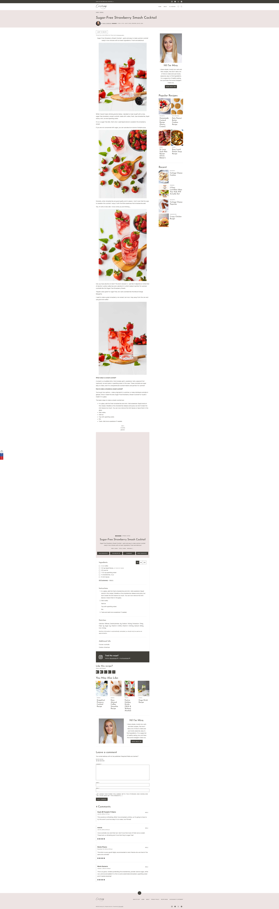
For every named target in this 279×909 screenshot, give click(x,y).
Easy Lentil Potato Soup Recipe (177, 152)
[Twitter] (178, 1)
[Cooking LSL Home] (101, 6)
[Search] (181, 6)
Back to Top (136, 899)
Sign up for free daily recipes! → (105, 1)
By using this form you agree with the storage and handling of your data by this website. (122, 794)
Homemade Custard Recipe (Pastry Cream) (164, 122)
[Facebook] (175, 1)
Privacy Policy (155, 899)
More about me (136, 741)
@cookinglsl (113, 658)
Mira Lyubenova (107, 23)
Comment (129, 553)
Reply (146, 812)
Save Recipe (102, 553)
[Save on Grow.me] (1, 461)
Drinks (101, 12)
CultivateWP (120, 906)
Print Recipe (141, 553)
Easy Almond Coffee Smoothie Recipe (114, 704)
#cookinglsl (125, 658)
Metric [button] (111, 580)
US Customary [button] (103, 580)
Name (98, 782)
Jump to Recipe (102, 32)
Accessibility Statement (176, 899)
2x (141, 562)
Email (98, 788)
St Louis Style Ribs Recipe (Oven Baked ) (163, 154)
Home (159, 6)
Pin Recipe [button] (115, 553)
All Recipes (172, 6)
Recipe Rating (99, 759)
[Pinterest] (181, 1)
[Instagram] (172, 1)
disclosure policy (120, 35)
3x (144, 562)
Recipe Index (164, 899)
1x (137, 562)
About (165, 6)
